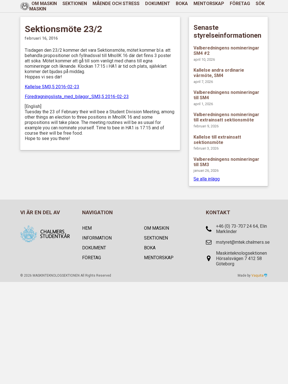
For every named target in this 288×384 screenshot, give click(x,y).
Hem (87, 228)
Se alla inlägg (207, 179)
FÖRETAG (240, 3)
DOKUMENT (157, 3)
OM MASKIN (156, 228)
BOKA (182, 3)
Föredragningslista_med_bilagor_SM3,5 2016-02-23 (77, 96)
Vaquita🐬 (259, 275)
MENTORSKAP (209, 3)
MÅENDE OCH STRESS (116, 3)
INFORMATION (97, 238)
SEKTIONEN (74, 3)
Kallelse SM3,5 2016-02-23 (52, 86)
